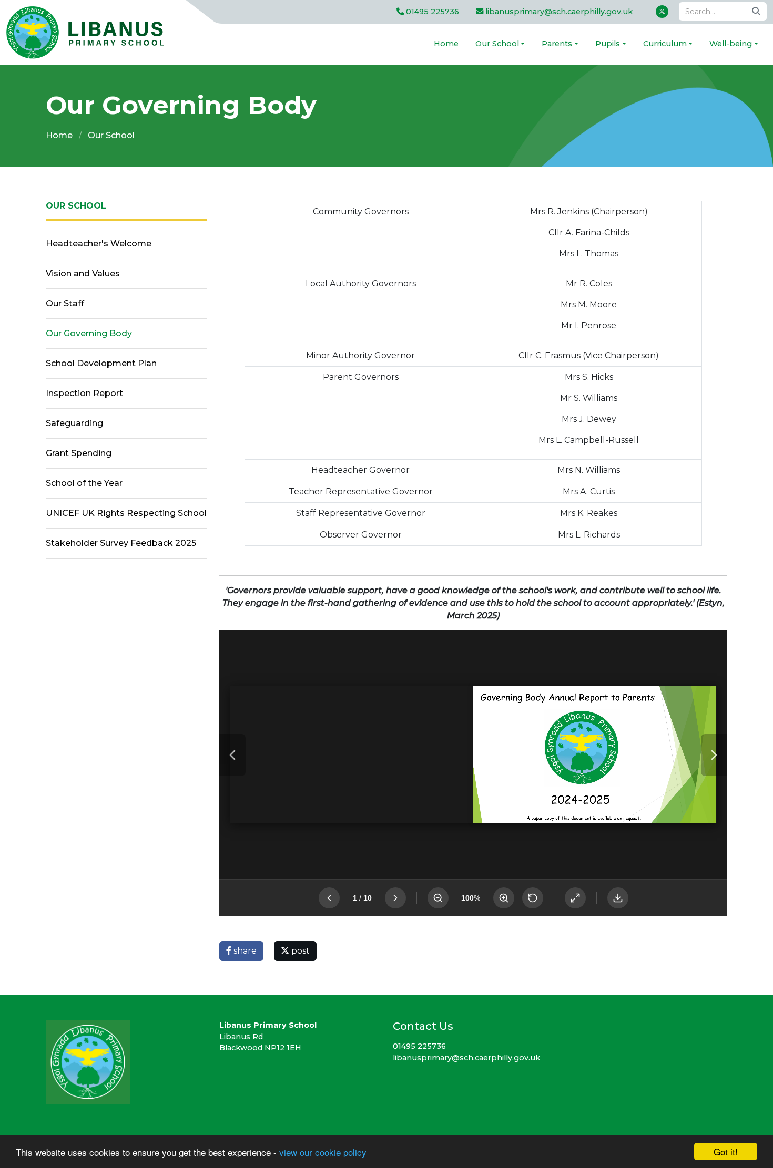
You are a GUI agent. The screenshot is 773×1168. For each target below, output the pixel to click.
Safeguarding (74, 423)
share (244, 951)
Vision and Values (83, 273)
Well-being (730, 43)
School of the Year (84, 483)
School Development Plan (101, 363)
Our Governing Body (89, 333)
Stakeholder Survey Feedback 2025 (121, 543)
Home (446, 43)
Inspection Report (84, 393)
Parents (557, 43)
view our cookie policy (323, 1152)
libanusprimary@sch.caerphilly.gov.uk (558, 11)
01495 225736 (431, 11)
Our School (497, 43)
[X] (662, 11)
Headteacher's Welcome (98, 244)
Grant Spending (78, 453)
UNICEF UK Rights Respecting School (126, 513)
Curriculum (665, 43)
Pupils (607, 43)
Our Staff (65, 303)
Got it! (726, 1151)
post (299, 951)
